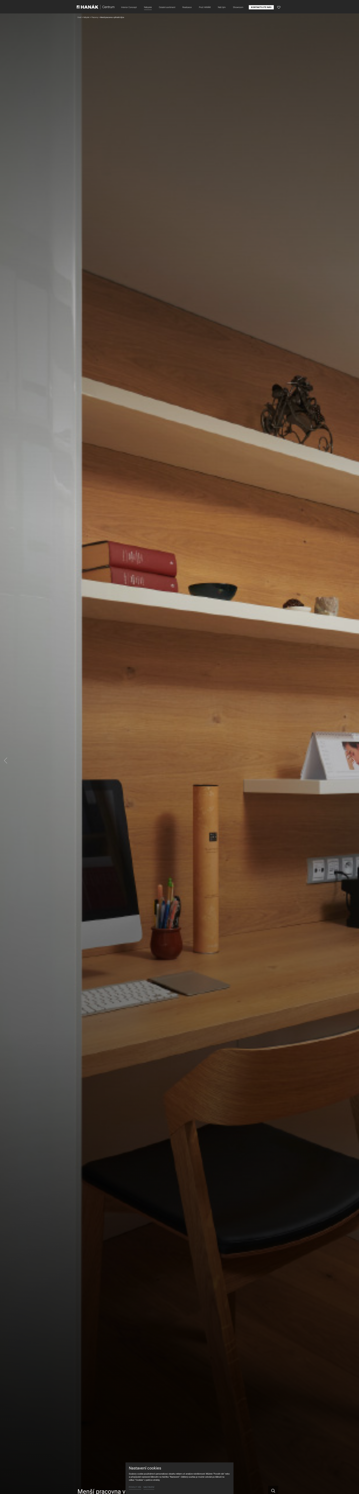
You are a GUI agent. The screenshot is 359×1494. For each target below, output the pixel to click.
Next (353, 760)
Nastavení (148, 1487)
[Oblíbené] (278, 7)
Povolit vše (135, 1487)
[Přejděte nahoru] (352, 1487)
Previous (5, 760)
